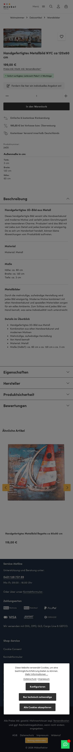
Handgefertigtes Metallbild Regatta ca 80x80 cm (33, 533)
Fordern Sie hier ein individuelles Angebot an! (36, 85)
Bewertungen (15, 405)
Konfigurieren (37, 686)
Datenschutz (27, 735)
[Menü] (43, 6)
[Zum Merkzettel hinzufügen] (62, 36)
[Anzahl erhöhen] (66, 96)
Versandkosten (61, 720)
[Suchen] (51, 6)
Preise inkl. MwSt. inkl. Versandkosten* (22, 68)
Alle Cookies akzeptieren (37, 707)
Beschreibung (15, 198)
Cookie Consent (12, 649)
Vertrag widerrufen (36, 740)
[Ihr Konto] (58, 6)
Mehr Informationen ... (36, 674)
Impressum (42, 735)
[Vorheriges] (6, 487)
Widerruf (56, 735)
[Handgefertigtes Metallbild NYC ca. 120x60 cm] (22, 38)
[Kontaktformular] (65, 744)
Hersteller (11, 383)
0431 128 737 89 (13, 577)
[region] (36, 38)
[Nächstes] (67, 487)
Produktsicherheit (18, 394)
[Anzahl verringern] (7, 96)
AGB (14, 735)
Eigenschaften (15, 372)
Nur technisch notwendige (37, 697)
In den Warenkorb (36, 106)
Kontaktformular (32, 591)
